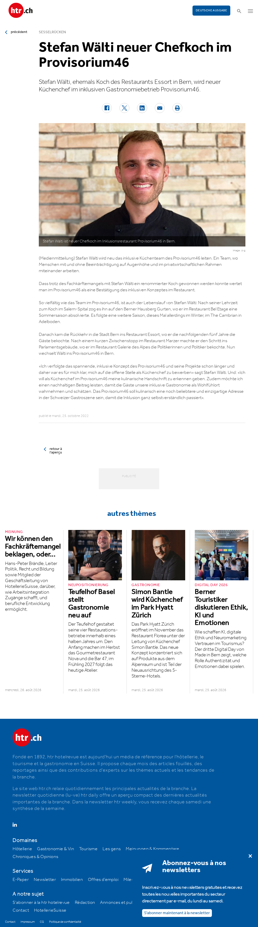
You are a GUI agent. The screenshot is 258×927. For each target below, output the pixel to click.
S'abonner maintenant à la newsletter (177, 913)
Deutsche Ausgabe (211, 10)
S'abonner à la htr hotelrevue (41, 902)
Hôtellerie (22, 848)
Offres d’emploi (103, 879)
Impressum (27, 921)
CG (42, 921)
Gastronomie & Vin (55, 848)
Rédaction (85, 902)
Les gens (112, 848)
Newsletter (45, 879)
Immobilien (72, 879)
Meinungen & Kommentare (152, 848)
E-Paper (21, 879)
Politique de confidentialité (65, 921)
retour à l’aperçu (56, 450)
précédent (19, 32)
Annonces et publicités (122, 902)
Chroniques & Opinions (35, 856)
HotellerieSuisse (50, 910)
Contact (21, 910)
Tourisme (88, 848)
